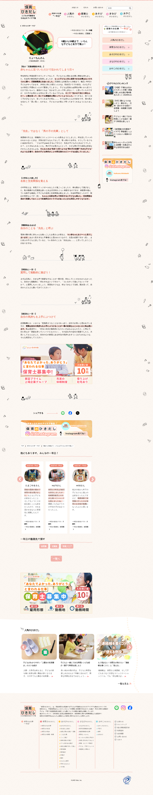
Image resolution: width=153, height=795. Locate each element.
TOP (22, 446)
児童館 (87, 33)
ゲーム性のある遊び (66, 743)
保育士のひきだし (117, 47)
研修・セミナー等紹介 (86, 743)
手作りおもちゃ (65, 764)
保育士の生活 (46, 728)
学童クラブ (67, 546)
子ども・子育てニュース (86, 746)
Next (92, 479)
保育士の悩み (46, 731)
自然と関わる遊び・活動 (67, 731)
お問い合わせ (98, 7)
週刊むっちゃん (84, 734)
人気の (70, 15)
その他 (62, 767)
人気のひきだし (117, 40)
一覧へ (56, 558)
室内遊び (63, 752)
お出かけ (100, 734)
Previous (20, 479)
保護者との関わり (84, 749)
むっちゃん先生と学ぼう (86, 737)
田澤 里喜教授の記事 (85, 728)
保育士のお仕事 (46, 726)
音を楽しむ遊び (65, 728)
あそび (99, 15)
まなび (113, 15)
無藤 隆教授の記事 (84, 731)
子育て (100, 728)
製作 (61, 758)
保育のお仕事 (57, 15)
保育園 (43, 546)
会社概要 (120, 733)
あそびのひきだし (117, 54)
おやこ (127, 14)
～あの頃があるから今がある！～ (118, 29)
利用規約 (120, 730)
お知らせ (75, 7)
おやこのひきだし (117, 68)
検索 (130, 8)
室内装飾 (63, 749)
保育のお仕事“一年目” (29, 26)
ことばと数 (63, 734)
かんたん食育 (64, 761)
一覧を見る (123, 683)
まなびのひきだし (117, 61)
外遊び (62, 755)
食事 (99, 731)
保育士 (85, 15)
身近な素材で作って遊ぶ (67, 746)
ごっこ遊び (63, 737)
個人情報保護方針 (123, 727)
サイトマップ (122, 724)
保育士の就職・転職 (48, 734)
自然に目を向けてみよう (86, 740)
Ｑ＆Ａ (85, 7)
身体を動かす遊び (65, 740)
